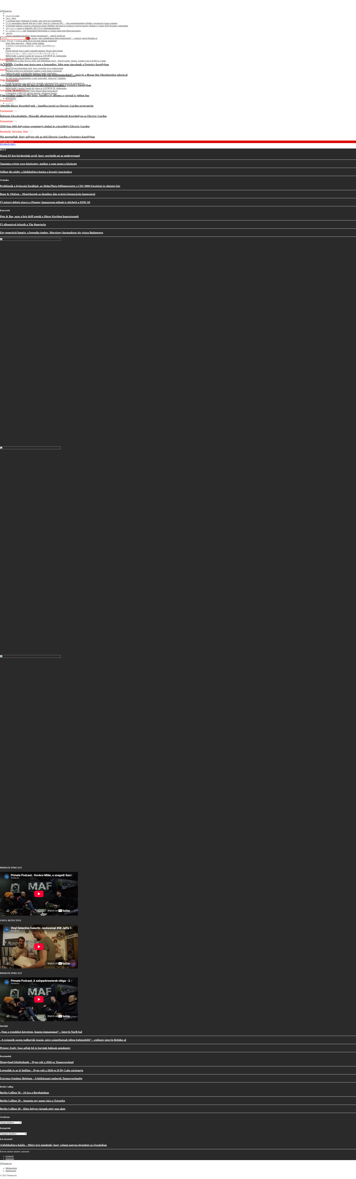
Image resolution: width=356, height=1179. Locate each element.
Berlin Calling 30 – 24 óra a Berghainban (24, 1092)
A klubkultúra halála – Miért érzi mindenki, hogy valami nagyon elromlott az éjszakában (53, 1144)
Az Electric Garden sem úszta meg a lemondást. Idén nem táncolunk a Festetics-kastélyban (54, 64)
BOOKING (11, 98)
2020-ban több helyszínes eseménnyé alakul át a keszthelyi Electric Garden (45, 126)
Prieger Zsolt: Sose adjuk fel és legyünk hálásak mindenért (35, 1047)
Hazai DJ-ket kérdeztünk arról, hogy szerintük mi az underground (40, 155)
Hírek (8, 20)
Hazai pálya (11, 15)
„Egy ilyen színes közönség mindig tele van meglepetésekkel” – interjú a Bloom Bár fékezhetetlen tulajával (64, 74)
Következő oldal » (8, 144)
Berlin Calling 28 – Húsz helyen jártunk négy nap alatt (32, 1108)
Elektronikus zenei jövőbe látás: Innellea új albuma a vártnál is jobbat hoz (44, 95)
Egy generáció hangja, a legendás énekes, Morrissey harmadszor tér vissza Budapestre (51, 232)
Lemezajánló (5, 90)
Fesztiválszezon (12, 13)
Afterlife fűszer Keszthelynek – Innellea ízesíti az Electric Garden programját (46, 105)
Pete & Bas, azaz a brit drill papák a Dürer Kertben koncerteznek (39, 216)
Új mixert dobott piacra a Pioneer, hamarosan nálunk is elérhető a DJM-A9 (45, 202)
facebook (10, 103)
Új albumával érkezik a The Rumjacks (23, 224)
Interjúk (9, 18)
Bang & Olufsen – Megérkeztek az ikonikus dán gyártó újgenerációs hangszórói (47, 193)
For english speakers (15, 30)
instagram (10, 1159)
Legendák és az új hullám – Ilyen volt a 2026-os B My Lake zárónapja (41, 1070)
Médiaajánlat (11, 1168)
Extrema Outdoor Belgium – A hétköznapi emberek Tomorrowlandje (41, 1078)
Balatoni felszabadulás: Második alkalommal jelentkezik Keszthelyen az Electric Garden (53, 115)
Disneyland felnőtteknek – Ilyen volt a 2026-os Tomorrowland (37, 1062)
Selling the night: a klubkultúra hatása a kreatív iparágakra (36, 171)
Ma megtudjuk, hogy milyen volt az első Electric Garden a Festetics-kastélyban (47, 136)
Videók (9, 23)
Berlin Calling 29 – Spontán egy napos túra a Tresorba (32, 1100)
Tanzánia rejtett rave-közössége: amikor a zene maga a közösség (38, 163)
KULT (9, 25)
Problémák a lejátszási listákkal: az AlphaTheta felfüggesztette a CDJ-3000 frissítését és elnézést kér (60, 185)
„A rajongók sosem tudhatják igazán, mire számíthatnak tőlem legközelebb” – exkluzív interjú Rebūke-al (63, 1039)
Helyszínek (17, 131)
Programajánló (12, 28)
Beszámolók (5, 131)
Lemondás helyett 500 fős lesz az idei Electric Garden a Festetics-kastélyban (45, 85)
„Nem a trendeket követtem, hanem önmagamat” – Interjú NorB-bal (41, 1031)
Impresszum (11, 1171)
